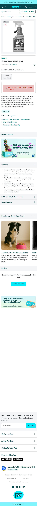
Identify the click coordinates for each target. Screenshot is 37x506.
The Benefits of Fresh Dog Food (14, 252)
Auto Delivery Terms (25, 475)
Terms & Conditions (11, 475)
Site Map (25, 478)
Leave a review (18, 284)
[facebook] (17, 488)
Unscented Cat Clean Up (11, 125)
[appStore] (6, 460)
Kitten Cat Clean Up (10, 122)
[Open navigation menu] (2, 7)
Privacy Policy (11, 478)
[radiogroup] (18, 77)
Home (3, 17)
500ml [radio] (7, 77)
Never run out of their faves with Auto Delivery (18, 2)
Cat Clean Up (21, 17)
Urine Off (4, 58)
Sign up (31, 426)
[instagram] (20, 488)
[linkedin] (24, 488)
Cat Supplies (11, 17)
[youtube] (13, 488)
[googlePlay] (18, 460)
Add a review (13, 65)
